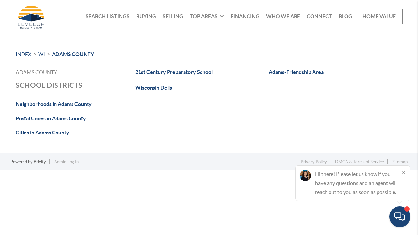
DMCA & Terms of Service (359, 161)
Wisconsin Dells (153, 87)
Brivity (40, 161)
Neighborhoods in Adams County (54, 104)
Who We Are (283, 16)
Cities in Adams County (42, 132)
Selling (173, 16)
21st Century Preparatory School (174, 72)
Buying (146, 16)
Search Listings (108, 16)
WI (41, 54)
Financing (245, 16)
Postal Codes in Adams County (51, 118)
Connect (319, 16)
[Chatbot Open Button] (399, 216)
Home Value (379, 16)
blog (345, 16)
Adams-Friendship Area (296, 72)
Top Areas (203, 16)
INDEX (23, 54)
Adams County (73, 54)
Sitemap (400, 161)
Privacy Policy (314, 161)
